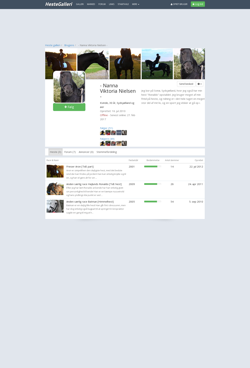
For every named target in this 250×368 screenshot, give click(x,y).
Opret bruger (179, 4)
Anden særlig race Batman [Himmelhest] (90, 201)
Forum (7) (70, 152)
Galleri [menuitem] (80, 4)
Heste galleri (52, 45)
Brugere (69, 45)
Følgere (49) (107, 138)
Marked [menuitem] (91, 4)
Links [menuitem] (111, 4)
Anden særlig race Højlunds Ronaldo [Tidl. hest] (94, 184)
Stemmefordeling (107, 152)
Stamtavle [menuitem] (123, 4)
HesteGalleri (58, 4)
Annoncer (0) (86, 152)
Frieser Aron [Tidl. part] (80, 166)
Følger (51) (106, 128)
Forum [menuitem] (102, 4)
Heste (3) (55, 152)
